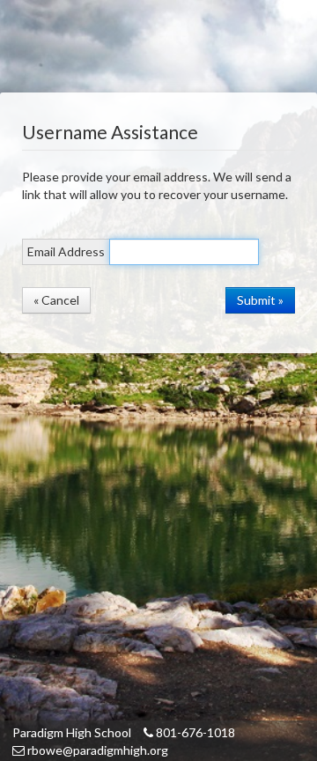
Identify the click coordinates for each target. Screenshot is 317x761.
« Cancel (56, 299)
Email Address (66, 251)
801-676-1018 (194, 732)
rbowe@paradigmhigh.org (96, 750)
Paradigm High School (71, 732)
